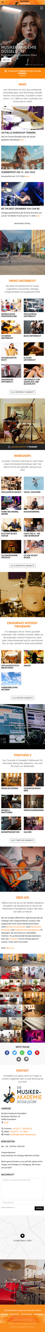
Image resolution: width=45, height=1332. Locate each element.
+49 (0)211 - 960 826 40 (22, 1128)
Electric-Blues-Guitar (9, 535)
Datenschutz (26, 1314)
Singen (27, 666)
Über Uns (10, 948)
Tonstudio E (22, 755)
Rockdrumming (31, 512)
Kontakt (4, 1314)
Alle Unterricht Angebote (22, 392)
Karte (6, 1122)
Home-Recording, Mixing (10, 513)
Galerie (28, 832)
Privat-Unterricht (22, 281)
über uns (6, 60)
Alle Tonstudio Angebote (22, 840)
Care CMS (22, 1323)
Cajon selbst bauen (31, 556)
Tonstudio (13, 939)
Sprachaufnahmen (34, 810)
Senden (39, 1208)
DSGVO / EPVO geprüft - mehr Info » (23, 1327)
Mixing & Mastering (6, 811)
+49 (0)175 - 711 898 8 (19, 1131)
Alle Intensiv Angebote (22, 698)
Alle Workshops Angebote (22, 566)
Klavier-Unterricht (30, 359)
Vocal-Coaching (32, 492)
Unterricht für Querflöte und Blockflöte (32, 382)
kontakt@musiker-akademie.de (23, 1134)
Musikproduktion (19, 447)
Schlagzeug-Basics (11, 492)
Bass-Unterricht (32, 336)
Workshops (22, 456)
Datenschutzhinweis (7, 1207)
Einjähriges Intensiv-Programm (22, 624)
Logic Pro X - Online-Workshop (32, 535)
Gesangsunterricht (9, 359)
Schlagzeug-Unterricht (30, 315)
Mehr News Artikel (22, 224)
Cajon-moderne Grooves (9, 556)
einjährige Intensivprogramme (27, 930)
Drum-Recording (9, 788)
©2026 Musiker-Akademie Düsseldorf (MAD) (22, 1310)
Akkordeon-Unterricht (7, 381)
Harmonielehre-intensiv (9, 688)
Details (22, 75)
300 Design (28, 1320)
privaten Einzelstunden (16, 927)
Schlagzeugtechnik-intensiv (10, 667)
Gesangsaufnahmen (32, 789)
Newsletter (14, 1314)
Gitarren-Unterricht (7, 337)
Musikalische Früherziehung (9, 315)
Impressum (39, 1314)
